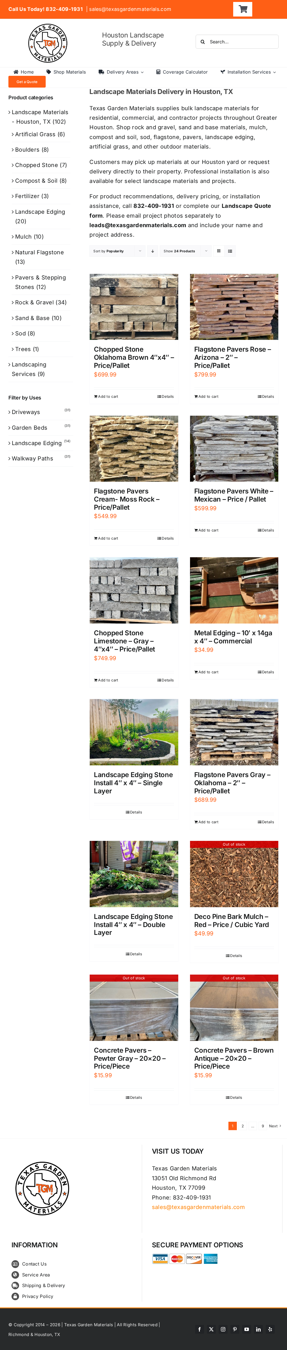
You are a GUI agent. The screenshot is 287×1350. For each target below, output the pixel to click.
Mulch (23, 236)
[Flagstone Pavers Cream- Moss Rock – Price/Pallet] (134, 449)
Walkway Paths (32, 458)
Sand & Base (32, 318)
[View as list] (229, 251)
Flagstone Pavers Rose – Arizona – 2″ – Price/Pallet (232, 357)
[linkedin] (258, 1329)
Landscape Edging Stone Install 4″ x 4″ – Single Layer (133, 783)
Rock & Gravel (34, 302)
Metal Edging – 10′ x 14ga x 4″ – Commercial (233, 637)
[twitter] (211, 1329)
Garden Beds (29, 427)
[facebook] (199, 1329)
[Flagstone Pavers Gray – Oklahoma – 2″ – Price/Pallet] (234, 732)
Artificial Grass (35, 134)
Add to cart (108, 396)
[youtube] (246, 1329)
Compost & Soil (36, 180)
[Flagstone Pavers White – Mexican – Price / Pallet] (234, 449)
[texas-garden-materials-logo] (48, 26)
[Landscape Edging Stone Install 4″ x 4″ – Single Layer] (134, 732)
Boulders (27, 149)
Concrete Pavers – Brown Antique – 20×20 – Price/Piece (234, 1058)
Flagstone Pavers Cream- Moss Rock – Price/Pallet (126, 499)
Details (168, 396)
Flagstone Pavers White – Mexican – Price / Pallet (233, 495)
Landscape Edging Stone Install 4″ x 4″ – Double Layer (133, 924)
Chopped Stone (36, 165)
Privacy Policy (37, 1296)
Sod (20, 333)
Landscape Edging (40, 211)
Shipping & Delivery (43, 1285)
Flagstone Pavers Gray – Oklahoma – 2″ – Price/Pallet (232, 783)
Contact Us (34, 1264)
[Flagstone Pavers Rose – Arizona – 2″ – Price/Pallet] (234, 307)
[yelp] (270, 1329)
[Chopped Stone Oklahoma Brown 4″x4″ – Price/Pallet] (134, 307)
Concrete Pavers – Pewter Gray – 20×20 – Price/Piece (129, 1058)
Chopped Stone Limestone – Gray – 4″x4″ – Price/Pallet (124, 641)
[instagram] (223, 1329)
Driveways (26, 412)
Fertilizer (27, 196)
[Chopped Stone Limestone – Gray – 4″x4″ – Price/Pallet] (134, 590)
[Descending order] (152, 251)
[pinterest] (234, 1329)
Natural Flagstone (39, 252)
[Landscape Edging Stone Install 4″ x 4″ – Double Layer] (134, 874)
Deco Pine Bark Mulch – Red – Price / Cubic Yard (231, 920)
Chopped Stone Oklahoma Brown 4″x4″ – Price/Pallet (134, 357)
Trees (23, 349)
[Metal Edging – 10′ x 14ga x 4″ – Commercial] (234, 590)
